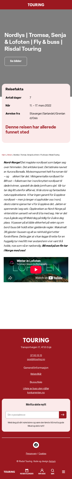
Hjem (4, 155)
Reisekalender (26, 474)
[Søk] (53, 471)
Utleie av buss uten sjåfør (36, 388)
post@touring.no (36, 359)
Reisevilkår (36, 374)
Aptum (52, 461)
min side (42, 474)
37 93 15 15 (36, 355)
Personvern (31, 454)
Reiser (9, 155)
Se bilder (16, 61)
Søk (53, 470)
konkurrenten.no (36, 393)
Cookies (42, 454)
